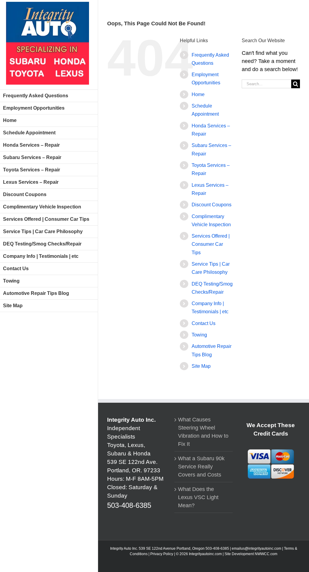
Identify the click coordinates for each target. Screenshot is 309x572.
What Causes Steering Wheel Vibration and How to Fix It (203, 432)
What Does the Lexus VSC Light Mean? (198, 497)
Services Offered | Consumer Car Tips (211, 244)
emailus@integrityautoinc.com (256, 548)
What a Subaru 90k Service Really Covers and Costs (201, 466)
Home (198, 94)
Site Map (201, 366)
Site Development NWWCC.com (251, 554)
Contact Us (203, 323)
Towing (199, 334)
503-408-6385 (129, 505)
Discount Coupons (211, 204)
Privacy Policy (161, 554)
